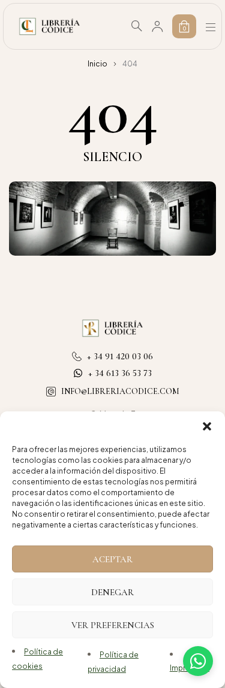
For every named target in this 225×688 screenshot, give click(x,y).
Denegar (112, 592)
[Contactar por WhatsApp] (198, 661)
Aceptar (112, 559)
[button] (207, 426)
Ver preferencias (112, 625)
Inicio (97, 63)
